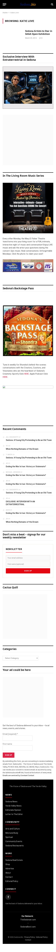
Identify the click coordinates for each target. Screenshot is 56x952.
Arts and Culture (12, 829)
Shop (7, 864)
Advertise (9, 868)
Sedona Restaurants (14, 846)
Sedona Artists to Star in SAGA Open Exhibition (38, 32)
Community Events (13, 841)
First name (7, 744)
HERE (26, 374)
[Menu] (4, 4)
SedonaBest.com (28, 927)
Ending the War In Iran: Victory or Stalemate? (26, 466)
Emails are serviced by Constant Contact (18, 775)
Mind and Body (11, 833)
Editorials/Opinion (13, 810)
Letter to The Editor (14, 814)
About (8, 873)
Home (5, 13)
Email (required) (10, 734)
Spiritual (9, 837)
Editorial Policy (11, 881)
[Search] (51, 4)
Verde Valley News (13, 806)
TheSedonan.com (28, 920)
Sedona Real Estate (14, 860)
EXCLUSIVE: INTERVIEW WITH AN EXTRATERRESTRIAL (20, 502)
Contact (9, 877)
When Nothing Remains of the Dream (22, 449)
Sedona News (11, 801)
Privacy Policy (29, 937)
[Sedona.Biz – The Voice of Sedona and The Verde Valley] (28, 4)
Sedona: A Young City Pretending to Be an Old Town (29, 440)
